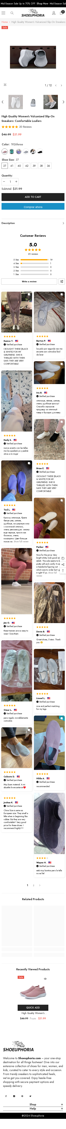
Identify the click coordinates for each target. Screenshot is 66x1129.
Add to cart (33, 197)
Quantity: (7, 176)
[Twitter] (30, 1096)
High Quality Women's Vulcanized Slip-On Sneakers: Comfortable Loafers (33, 1013)
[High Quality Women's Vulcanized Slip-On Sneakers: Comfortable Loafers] (33, 989)
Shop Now (42, 3)
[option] (33, 57)
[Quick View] (45, 979)
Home (5, 22)
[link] (17, 949)
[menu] (3, 13)
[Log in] (54, 13)
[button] (55, 85)
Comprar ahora (33, 207)
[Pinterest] (22, 1096)
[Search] (12, 13)
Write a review (29, 281)
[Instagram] (14, 1096)
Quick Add (33, 1007)
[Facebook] (6, 1096)
